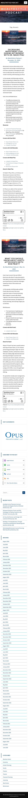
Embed (4, 226)
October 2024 (6, 604)
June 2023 (5, 652)
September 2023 (7, 643)
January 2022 (6, 693)
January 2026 (6, 562)
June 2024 (5, 616)
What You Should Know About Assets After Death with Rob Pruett (14, 261)
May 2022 (5, 685)
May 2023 (5, 655)
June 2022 (5, 682)
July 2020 (5, 744)
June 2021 (5, 711)
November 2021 (7, 696)
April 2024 (5, 622)
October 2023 (6, 640)
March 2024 (6, 625)
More (4, 230)
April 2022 (5, 688)
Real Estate (6, 783)
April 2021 (5, 717)
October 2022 (6, 676)
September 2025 (7, 574)
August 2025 (6, 577)
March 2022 (6, 690)
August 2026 (6, 541)
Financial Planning (7, 777)
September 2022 (7, 679)
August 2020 (6, 741)
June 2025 (5, 583)
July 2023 (5, 649)
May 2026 (5, 550)
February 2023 (6, 664)
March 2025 (6, 589)
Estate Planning (7, 765)
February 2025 (6, 592)
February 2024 (6, 628)
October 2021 (6, 699)
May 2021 (5, 714)
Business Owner (7, 759)
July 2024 (5, 613)
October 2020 (6, 735)
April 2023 (5, 658)
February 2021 (6, 723)
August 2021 (6, 705)
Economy (5, 762)
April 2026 (5, 553)
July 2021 (5, 708)
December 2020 (7, 729)
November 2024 (7, 601)
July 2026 (5, 544)
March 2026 (6, 556)
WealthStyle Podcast (14, 58)
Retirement (6, 786)
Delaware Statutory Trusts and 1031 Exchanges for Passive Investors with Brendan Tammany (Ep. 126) (12, 512)
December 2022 (7, 670)
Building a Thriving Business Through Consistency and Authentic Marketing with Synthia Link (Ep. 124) (14, 523)
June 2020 (5, 747)
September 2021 (7, 702)
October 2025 (6, 571)
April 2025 (5, 586)
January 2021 (6, 726)
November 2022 (7, 673)
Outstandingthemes (14, 796)
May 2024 (5, 619)
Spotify (10, 228)
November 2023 (7, 637)
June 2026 (5, 547)
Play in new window (12, 223)
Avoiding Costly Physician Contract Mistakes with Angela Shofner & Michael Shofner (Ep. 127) (13, 505)
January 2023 (6, 667)
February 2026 (6, 559)
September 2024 (7, 607)
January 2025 (6, 595)
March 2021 (6, 720)
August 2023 (6, 646)
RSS (22, 228)
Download (20, 223)
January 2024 (6, 631)
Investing (5, 780)
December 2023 (7, 634)
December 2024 (7, 598)
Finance (5, 771)
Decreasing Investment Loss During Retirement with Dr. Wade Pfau (14, 52)
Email (14, 228)
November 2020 (7, 732)
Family (4, 768)
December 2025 (7, 565)
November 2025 (7, 568)
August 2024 (6, 610)
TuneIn (18, 228)
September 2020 (7, 738)
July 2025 (5, 580)
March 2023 (6, 661)
